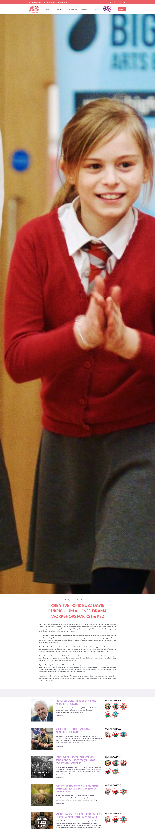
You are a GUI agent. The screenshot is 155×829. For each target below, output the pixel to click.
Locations (84, 9)
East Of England (107, 705)
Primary (45, 600)
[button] (110, 2)
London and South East (123, 706)
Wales (108, 714)
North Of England (115, 714)
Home (40, 600)
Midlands (115, 705)
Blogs (94, 9)
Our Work (60, 9)
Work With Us (73, 9)
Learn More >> (60, 715)
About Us (48, 9)
